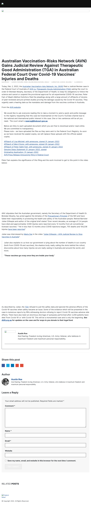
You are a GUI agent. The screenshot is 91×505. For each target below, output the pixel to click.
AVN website (15, 107)
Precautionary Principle (57, 216)
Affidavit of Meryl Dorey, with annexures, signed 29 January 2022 (31, 144)
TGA (27, 307)
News (26, 82)
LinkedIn (12, 365)
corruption (55, 82)
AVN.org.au (7, 320)
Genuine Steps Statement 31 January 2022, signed (25, 149)
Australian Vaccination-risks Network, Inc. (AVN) (43, 86)
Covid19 (14, 82)
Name (8, 431)
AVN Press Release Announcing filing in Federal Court (26, 155)
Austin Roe (5, 82)
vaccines (69, 82)
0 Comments (78, 82)
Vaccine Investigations (36, 82)
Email (21, 365)
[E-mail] (6, 347)
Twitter (8, 365)
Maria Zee (28, 234)
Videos (46, 82)
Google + (17, 365)
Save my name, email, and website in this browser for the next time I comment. (42, 461)
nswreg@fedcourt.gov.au (36, 121)
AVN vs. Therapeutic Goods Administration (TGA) (50, 89)
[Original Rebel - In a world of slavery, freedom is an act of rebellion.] (7, 4)
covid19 (62, 82)
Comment (10, 406)
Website (8, 451)
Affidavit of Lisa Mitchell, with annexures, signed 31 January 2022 (31, 141)
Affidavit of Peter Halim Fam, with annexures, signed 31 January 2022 (33, 147)
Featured (20, 82)
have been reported (16, 229)
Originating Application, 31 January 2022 (21, 152)
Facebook (3, 365)
